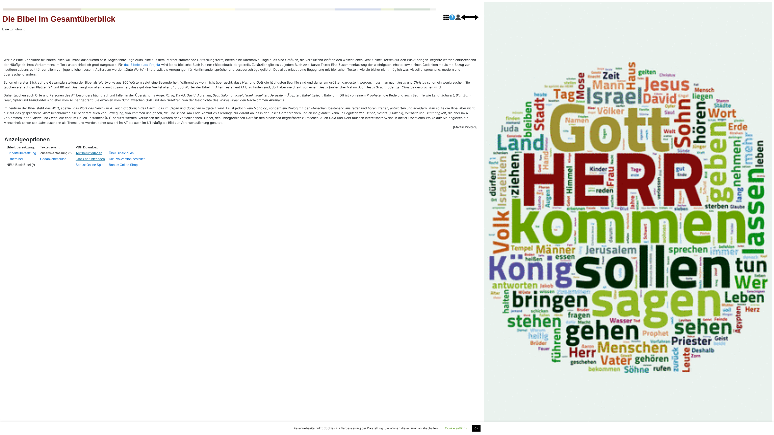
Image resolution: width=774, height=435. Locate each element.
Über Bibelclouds (121, 153)
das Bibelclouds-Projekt (142, 65)
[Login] (458, 17)
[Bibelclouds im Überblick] (446, 17)
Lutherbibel (15, 159)
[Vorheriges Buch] (465, 17)
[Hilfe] (452, 17)
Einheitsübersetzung (21, 153)
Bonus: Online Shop (123, 165)
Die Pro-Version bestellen (127, 159)
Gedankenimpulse (53, 159)
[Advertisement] (122, 45)
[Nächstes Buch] (474, 17)
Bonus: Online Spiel (90, 165)
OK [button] (476, 428)
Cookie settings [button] (456, 428)
